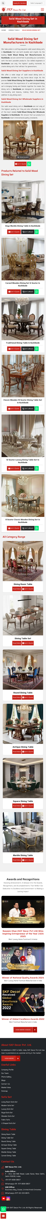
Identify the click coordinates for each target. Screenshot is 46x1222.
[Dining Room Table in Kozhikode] (23, 561)
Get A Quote (14, 232)
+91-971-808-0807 (13, 1179)
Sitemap (4, 1091)
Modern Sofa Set (7, 1105)
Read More (17, 589)
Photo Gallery (6, 1077)
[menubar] (42, 9)
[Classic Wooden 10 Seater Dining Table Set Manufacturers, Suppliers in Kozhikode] (22, 376)
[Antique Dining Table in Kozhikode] (23, 724)
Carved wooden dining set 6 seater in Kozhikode (22, 284)
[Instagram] (8, 1199)
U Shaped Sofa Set (8, 1123)
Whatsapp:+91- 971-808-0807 (17, 1183)
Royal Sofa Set (7, 1113)
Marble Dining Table (23, 855)
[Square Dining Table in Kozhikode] (23, 778)
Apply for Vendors (19, 3)
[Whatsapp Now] (29, 164)
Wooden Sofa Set (8, 1116)
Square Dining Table (23, 801)
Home (3, 30)
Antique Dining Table (23, 747)
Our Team (5, 1073)
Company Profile (7, 1069)
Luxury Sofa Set (7, 1109)
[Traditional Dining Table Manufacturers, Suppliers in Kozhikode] (22, 318)
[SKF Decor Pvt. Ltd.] (13, 9)
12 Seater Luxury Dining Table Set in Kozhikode (22, 461)
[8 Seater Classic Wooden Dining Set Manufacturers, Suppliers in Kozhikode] (22, 495)
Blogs (3, 1080)
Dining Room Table (23, 584)
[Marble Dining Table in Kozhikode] (23, 832)
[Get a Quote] (3, 1216)
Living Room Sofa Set (9, 1102)
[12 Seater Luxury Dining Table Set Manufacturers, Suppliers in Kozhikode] (22, 435)
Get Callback (29, 232)
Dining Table (14, 30)
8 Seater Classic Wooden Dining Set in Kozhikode (22, 521)
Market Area (6, 1087)
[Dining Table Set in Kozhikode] (23, 615)
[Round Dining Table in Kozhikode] (23, 670)
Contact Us (5, 1084)
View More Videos (23, 1029)
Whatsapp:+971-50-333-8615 (17, 1193)
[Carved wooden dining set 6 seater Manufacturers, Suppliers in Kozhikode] (22, 259)
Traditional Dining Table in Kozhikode (23, 342)
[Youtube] (4, 1199)
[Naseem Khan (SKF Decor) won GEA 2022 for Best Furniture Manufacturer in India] (23, 1000)
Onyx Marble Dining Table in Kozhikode (22, 226)
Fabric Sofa (5, 1120)
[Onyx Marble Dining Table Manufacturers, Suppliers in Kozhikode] (22, 202)
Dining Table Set (23, 638)
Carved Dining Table (8, 1155)
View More (9, 1058)
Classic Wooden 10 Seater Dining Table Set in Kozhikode (22, 401)
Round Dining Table (22, 692)
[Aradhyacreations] (3, 3)
